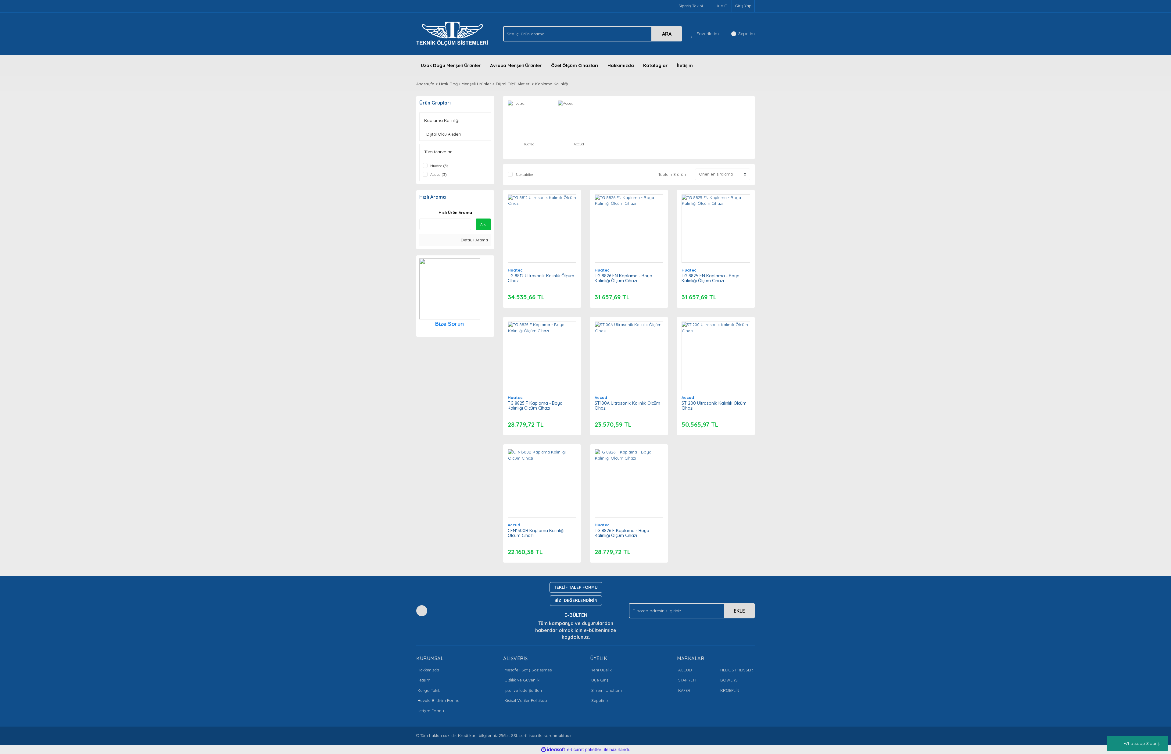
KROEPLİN (729, 690)
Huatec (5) (439, 165)
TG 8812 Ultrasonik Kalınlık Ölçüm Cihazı (541, 278)
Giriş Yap (743, 5)
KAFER (684, 690)
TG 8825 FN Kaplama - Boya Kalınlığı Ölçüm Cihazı (710, 278)
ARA (666, 34)
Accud (601, 397)
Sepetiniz (599, 700)
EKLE (739, 611)
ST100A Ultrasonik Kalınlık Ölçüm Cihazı (627, 405)
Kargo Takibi (429, 690)
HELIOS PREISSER (736, 669)
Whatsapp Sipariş (1142, 743)
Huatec (515, 270)
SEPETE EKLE (542, 234)
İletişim (685, 65)
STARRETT (687, 680)
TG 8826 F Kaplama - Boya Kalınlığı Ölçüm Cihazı (622, 533)
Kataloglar (655, 65)
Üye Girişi (600, 680)
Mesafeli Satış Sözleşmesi (528, 669)
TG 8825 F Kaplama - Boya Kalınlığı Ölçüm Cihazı (535, 405)
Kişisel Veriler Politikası (525, 700)
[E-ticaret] (585, 750)
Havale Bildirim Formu (438, 700)
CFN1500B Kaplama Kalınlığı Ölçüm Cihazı (536, 533)
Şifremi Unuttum (606, 690)
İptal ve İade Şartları (523, 690)
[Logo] (453, 33)
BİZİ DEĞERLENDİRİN (575, 600)
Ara (483, 224)
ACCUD (685, 669)
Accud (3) (438, 174)
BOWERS (729, 680)
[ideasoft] (553, 750)
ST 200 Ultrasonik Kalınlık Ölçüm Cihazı (714, 405)
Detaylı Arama (474, 239)
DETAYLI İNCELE (542, 219)
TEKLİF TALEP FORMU (576, 587)
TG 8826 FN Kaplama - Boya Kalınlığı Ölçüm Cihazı (623, 278)
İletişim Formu (430, 710)
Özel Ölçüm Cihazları (574, 65)
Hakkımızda (620, 65)
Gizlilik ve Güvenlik (521, 680)
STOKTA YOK (629, 361)
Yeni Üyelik (601, 669)
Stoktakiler (524, 174)
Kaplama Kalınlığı (551, 83)
